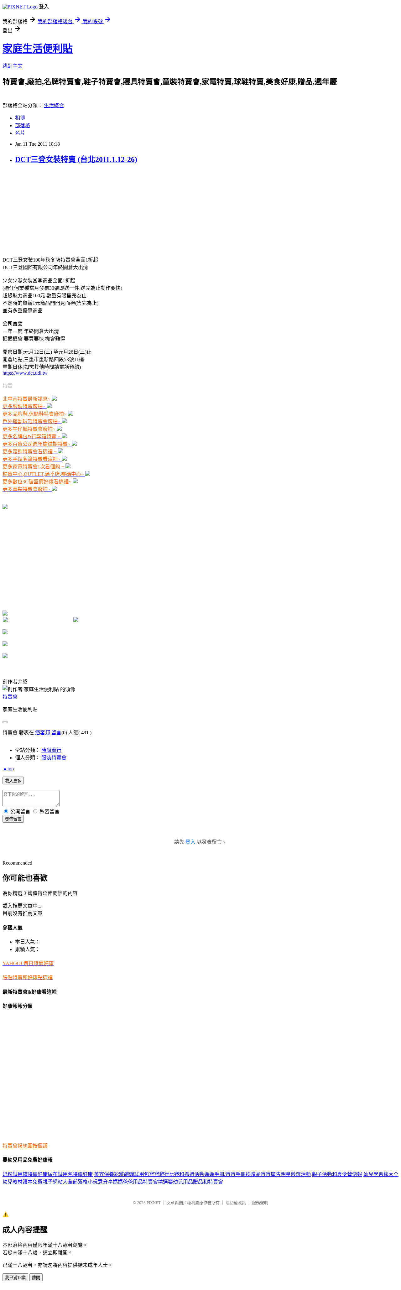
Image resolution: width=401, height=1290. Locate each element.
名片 (20, 133)
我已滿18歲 (15, 1277)
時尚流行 (51, 750)
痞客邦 (42, 732)
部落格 (22, 125)
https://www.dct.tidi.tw (25, 373)
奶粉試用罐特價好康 (25, 1174)
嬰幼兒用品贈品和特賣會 (195, 1181)
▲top (8, 768)
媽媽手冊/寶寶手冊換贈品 (232, 1174)
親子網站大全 (58, 1181)
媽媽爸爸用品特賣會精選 (140, 1181)
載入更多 (13, 780)
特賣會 (10, 697)
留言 (56, 732)
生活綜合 (54, 105)
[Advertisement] (49, 209)
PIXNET (154, 1202)
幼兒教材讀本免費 (23, 1181)
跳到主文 (13, 66)
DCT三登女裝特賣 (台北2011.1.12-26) (76, 159)
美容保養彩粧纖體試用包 (121, 1174)
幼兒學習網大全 (380, 1174)
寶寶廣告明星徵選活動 (286, 1174)
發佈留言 (13, 819)
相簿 (20, 118)
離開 (36, 1277)
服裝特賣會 (53, 757)
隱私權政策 (236, 1202)
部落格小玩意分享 (93, 1181)
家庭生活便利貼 (38, 48)
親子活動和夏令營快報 (337, 1174)
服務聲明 (260, 1202)
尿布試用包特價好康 (70, 1174)
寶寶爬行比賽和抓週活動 (176, 1174)
